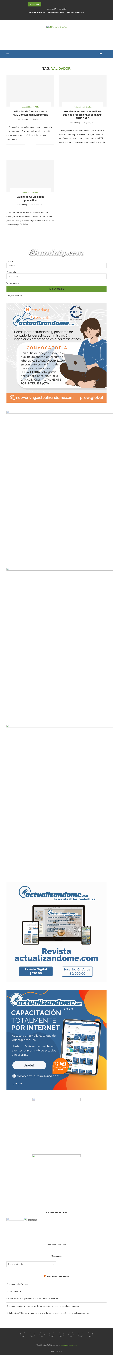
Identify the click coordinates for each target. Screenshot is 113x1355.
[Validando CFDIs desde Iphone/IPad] (30, 176)
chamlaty (24, 119)
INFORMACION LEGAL (37, 12)
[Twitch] (90, 1334)
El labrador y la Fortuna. (17, 1284)
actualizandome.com (69, 1345)
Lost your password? (14, 295)
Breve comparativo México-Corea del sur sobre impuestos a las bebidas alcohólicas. (42, 1306)
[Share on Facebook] (29, 145)
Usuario (9, 261)
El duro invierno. (13, 1291)
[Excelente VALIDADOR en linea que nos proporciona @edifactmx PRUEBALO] (83, 91)
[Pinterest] (51, 1334)
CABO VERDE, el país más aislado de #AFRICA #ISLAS (32, 1298)
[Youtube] (70, 1334)
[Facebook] (49, 16)
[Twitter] (32, 1334)
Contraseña (11, 272)
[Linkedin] (61, 1334)
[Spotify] (80, 1334)
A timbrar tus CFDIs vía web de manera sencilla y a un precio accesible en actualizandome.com (47, 1313)
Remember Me (14, 283)
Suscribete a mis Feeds (58, 1276)
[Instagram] (42, 1334)
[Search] (105, 54)
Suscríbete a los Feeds (56, 12)
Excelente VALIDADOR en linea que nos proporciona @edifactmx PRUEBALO (82, 115)
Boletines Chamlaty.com (75, 12)
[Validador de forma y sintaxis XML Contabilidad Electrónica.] (30, 91)
